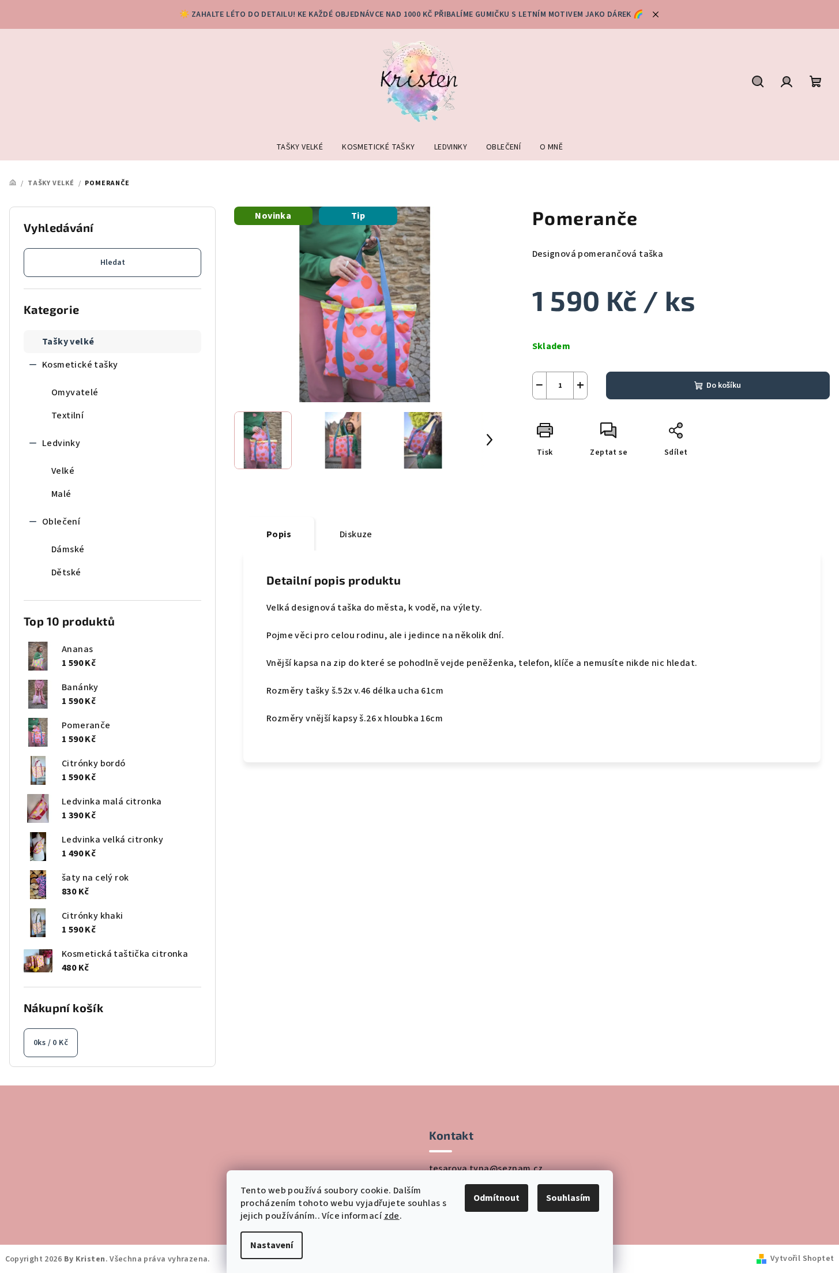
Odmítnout (496, 1198)
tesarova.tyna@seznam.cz (486, 1168)
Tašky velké (68, 341)
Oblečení (61, 521)
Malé (61, 494)
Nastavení (271, 1245)
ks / (50, 1043)
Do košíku (723, 385)
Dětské (66, 572)
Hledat (112, 262)
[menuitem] (299, 147)
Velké (62, 471)
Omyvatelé (75, 392)
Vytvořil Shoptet (802, 1258)
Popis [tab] (278, 534)
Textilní (67, 415)
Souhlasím (568, 1198)
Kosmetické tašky (80, 364)
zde (392, 1216)
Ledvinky (61, 443)
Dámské (67, 549)
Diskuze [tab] (356, 534)
